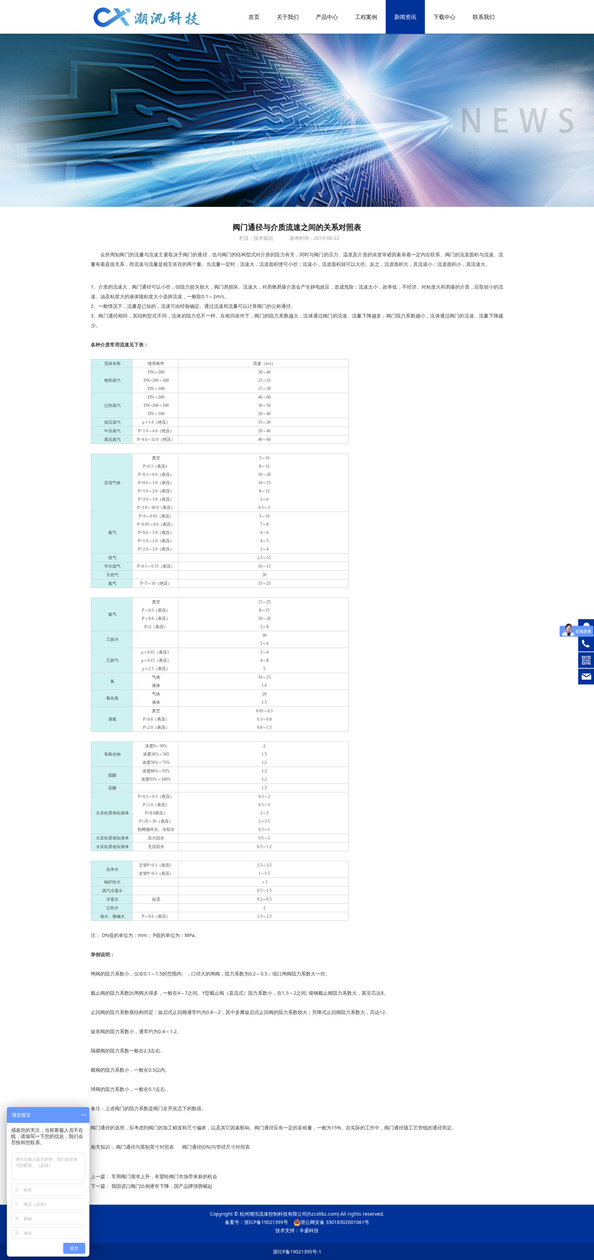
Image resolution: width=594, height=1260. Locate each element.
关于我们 (288, 17)
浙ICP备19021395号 (266, 1222)
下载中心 (444, 17)
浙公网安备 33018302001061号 (334, 1222)
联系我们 (484, 17)
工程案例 (366, 17)
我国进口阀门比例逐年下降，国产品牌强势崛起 (161, 1186)
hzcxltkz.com (323, 1214)
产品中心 (327, 17)
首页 (254, 17)
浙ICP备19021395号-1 (297, 1251)
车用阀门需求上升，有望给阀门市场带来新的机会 (164, 1176)
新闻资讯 (405, 17)
